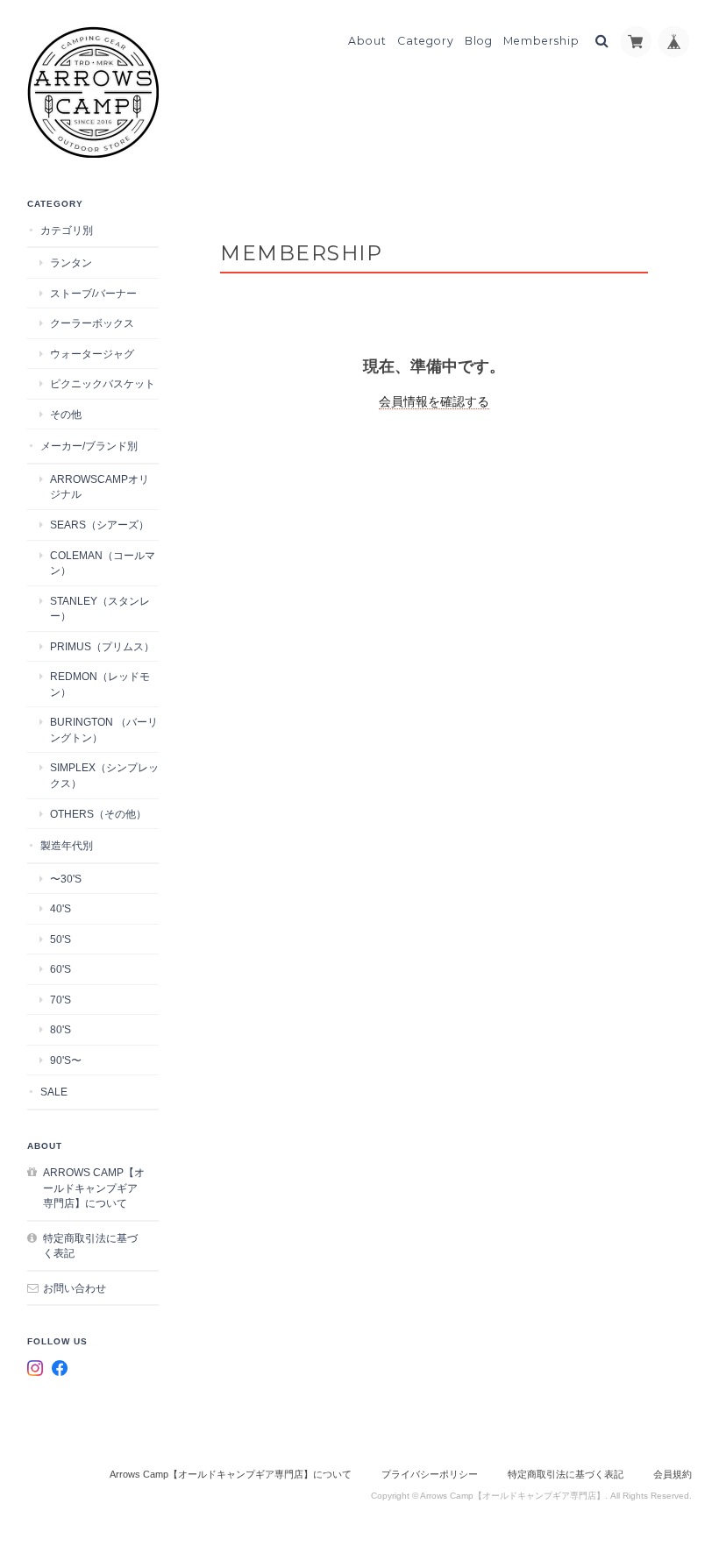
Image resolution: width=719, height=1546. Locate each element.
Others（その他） (98, 813)
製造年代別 (66, 845)
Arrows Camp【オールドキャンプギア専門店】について (94, 1188)
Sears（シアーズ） (99, 524)
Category (425, 40)
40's (60, 908)
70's (60, 999)
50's (60, 939)
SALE (54, 1091)
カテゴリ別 (66, 230)
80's (60, 1029)
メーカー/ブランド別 (89, 445)
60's (60, 969)
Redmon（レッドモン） (100, 684)
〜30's (66, 878)
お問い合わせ (74, 1288)
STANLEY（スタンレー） (100, 608)
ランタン (71, 262)
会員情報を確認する (434, 401)
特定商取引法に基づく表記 (90, 1245)
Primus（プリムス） (102, 646)
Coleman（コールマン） (102, 563)
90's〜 (66, 1060)
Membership (541, 40)
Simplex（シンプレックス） (104, 775)
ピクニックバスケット (102, 383)
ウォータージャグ (92, 353)
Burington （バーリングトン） (104, 729)
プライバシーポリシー (429, 1474)
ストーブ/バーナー (93, 293)
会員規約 (672, 1474)
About (367, 40)
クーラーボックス (92, 323)
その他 (66, 414)
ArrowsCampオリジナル (99, 486)
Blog (479, 40)
